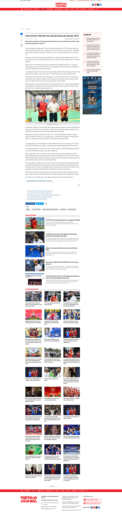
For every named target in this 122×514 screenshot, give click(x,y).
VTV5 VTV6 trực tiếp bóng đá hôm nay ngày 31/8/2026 (63, 220)
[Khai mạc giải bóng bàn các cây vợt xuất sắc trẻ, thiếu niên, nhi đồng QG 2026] (33, 449)
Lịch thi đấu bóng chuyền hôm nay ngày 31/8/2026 (52, 303)
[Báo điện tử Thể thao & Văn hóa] (61, 4)
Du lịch (72, 9)
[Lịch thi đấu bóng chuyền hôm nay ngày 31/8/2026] (52, 296)
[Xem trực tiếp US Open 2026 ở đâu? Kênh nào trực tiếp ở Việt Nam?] (52, 314)
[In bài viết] (21, 40)
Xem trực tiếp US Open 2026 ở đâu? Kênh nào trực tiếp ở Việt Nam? (51, 323)
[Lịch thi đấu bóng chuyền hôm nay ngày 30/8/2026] (71, 410)
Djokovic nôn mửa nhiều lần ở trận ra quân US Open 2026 (61, 249)
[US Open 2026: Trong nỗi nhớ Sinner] (52, 372)
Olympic (28, 209)
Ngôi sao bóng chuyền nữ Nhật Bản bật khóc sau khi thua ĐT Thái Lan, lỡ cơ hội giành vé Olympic (52, 438)
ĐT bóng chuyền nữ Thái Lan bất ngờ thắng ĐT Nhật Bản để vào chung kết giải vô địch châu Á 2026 (52, 457)
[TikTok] (101, 0)
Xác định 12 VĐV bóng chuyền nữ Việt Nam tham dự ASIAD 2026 (33, 379)
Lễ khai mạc (63, 209)
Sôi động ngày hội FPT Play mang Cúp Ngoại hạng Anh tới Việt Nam (33, 322)
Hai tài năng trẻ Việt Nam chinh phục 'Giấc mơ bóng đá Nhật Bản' (52, 340)
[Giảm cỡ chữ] (21, 48)
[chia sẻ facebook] (21, 37)
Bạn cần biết (91, 9)
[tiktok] (98, 5)
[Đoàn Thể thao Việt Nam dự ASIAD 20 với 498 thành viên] (71, 392)
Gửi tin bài (93, 0)
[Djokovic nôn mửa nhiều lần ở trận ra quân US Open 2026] (34, 251)
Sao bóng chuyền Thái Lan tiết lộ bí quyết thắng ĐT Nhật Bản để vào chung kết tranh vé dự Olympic (33, 418)
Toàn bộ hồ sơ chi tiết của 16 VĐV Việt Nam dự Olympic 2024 (39, 193)
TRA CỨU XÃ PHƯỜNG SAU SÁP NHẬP (83, 0)
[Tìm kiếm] (21, 5)
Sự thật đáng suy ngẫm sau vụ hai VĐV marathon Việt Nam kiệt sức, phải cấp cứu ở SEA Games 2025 (93, 55)
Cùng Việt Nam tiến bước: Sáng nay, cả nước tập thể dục (51, 399)
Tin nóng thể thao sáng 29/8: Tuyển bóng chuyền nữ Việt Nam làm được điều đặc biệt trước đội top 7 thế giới (71, 478)
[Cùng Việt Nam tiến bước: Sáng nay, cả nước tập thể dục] (52, 392)
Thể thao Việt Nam (36, 209)
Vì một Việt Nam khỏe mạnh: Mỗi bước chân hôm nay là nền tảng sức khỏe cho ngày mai (52, 360)
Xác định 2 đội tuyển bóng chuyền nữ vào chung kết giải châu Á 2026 (71, 437)
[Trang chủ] (22, 9)
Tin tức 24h (36, 9)
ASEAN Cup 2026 (28, 9)
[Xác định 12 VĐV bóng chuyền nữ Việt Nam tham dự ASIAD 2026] (33, 372)
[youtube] (95, 5)
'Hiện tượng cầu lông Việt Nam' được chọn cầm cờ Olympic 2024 (40, 191)
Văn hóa (66, 9)
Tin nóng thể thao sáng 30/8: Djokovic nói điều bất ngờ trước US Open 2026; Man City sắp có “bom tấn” (52, 419)
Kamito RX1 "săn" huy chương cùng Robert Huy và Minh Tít (33, 476)
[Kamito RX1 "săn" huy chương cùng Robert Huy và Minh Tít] (33, 469)
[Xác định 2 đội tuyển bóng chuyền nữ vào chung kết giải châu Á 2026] (71, 430)
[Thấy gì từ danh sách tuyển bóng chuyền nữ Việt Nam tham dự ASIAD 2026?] (71, 333)
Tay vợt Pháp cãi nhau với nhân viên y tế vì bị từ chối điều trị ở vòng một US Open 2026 (33, 304)
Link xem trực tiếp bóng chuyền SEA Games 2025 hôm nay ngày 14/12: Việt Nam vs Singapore (93, 64)
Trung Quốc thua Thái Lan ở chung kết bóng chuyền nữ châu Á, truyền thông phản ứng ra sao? (63, 277)
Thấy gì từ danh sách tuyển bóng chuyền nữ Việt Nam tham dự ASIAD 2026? (71, 341)
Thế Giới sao (83, 9)
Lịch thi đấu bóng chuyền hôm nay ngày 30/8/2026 (71, 417)
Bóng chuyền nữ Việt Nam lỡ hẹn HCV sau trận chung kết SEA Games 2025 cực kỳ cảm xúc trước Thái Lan (93, 47)
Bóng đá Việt (50, 9)
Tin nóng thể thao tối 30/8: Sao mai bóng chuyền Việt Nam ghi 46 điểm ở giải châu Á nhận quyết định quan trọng (71, 361)
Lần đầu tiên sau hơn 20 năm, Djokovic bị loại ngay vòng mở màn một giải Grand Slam (61, 235)
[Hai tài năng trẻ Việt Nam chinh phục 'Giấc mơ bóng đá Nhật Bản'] (52, 333)
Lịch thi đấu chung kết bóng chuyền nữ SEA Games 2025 (94, 71)
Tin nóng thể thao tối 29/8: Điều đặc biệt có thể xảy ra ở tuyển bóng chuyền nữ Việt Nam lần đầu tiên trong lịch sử (71, 458)
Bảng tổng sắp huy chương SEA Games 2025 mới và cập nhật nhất (93, 40)
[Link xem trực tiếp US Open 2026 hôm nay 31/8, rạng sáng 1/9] (34, 265)
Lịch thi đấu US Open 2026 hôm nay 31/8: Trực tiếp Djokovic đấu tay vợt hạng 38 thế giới (70, 304)
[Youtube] (98, 0)
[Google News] (72, 39)
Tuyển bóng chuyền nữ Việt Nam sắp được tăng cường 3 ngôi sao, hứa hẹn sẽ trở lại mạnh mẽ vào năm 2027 (33, 439)
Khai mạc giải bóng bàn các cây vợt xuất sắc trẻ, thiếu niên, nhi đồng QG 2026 (33, 457)
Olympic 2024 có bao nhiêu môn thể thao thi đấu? (37, 199)
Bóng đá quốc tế (59, 9)
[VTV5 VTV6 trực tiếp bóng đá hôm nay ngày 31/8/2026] (34, 223)
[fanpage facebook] (93, 5)
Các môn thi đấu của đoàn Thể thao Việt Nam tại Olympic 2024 (39, 197)
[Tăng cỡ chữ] (21, 43)
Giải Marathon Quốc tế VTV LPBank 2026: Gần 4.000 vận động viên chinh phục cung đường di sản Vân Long (33, 361)
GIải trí (77, 9)
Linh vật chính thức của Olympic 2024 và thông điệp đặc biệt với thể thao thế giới (43, 195)
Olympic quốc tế (71, 209)
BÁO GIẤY (73, 0)
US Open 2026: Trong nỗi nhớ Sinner (51, 379)
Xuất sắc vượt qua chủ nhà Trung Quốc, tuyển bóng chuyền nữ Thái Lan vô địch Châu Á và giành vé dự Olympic (33, 342)
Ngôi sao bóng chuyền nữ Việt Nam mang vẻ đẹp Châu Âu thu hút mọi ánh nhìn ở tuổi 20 (33, 400)
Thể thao (43, 9)
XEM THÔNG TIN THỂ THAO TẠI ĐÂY (39, 181)
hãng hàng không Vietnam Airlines (50, 209)
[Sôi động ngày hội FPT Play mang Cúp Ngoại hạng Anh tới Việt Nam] (33, 314)
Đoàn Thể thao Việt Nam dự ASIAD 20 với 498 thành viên (71, 399)
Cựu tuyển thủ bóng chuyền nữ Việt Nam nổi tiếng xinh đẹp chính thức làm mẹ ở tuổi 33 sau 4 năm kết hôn (71, 381)
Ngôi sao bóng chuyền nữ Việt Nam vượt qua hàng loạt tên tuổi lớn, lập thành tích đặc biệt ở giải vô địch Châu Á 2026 (52, 478)
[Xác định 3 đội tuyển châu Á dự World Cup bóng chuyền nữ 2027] (71, 314)
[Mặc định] (21, 45)
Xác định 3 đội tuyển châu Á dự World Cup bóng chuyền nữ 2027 (71, 322)
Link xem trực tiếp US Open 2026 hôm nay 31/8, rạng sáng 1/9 (62, 263)
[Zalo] (101, 5)
